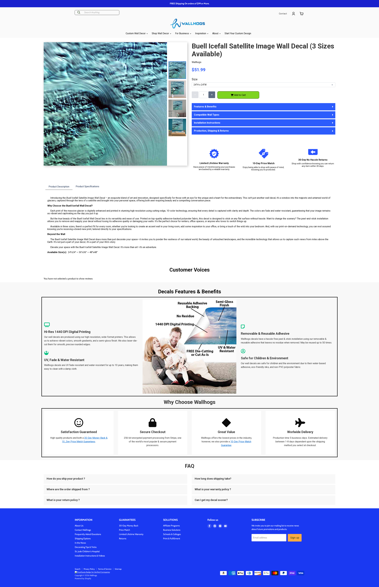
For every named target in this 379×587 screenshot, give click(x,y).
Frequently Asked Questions (88, 534)
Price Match (124, 530)
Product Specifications (87, 186)
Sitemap (118, 569)
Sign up (294, 537)
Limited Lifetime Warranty (131, 534)
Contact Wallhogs (83, 530)
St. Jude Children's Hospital (87, 551)
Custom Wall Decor (136, 33)
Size (194, 79)
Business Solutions (171, 530)
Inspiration (201, 33)
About (215, 33)
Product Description (59, 186)
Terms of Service (104, 569)
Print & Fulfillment (171, 538)
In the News (80, 543)
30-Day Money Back (128, 525)
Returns (122, 538)
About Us (79, 525)
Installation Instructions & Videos (90, 555)
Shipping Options (83, 538)
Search (77, 569)
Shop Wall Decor (161, 33)
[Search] (79, 12)
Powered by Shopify (83, 578)
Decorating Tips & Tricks (86, 547)
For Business (182, 33)
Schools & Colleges (172, 534)
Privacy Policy (89, 569)
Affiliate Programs (171, 525)
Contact (283, 13)
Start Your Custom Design (238, 33)
